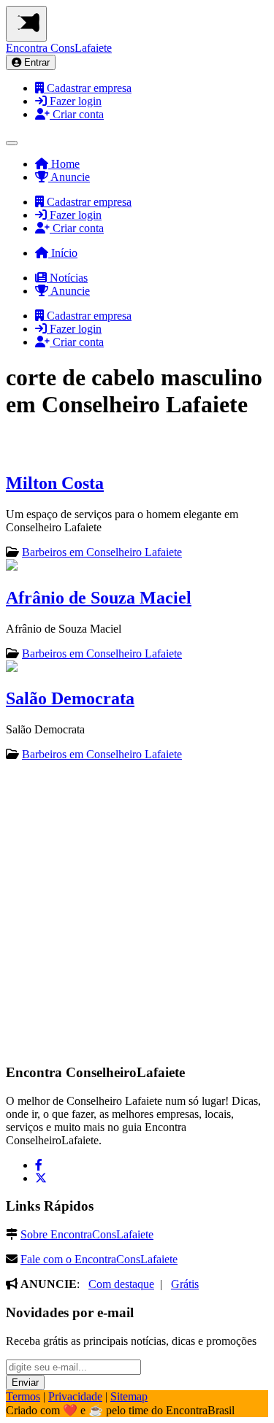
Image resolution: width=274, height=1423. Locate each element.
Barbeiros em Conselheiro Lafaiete (102, 552)
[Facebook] (38, 1165)
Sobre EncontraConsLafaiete (86, 1234)
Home (64, 164)
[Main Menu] (26, 24)
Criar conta (77, 114)
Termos (23, 1396)
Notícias (67, 277)
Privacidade (75, 1396)
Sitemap (129, 1396)
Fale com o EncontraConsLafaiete (99, 1259)
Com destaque (121, 1284)
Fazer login (74, 101)
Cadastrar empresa (88, 88)
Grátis (185, 1284)
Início (62, 253)
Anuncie (69, 177)
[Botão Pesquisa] (12, 143)
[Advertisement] (137, 911)
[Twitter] (41, 1178)
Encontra (59, 48)
